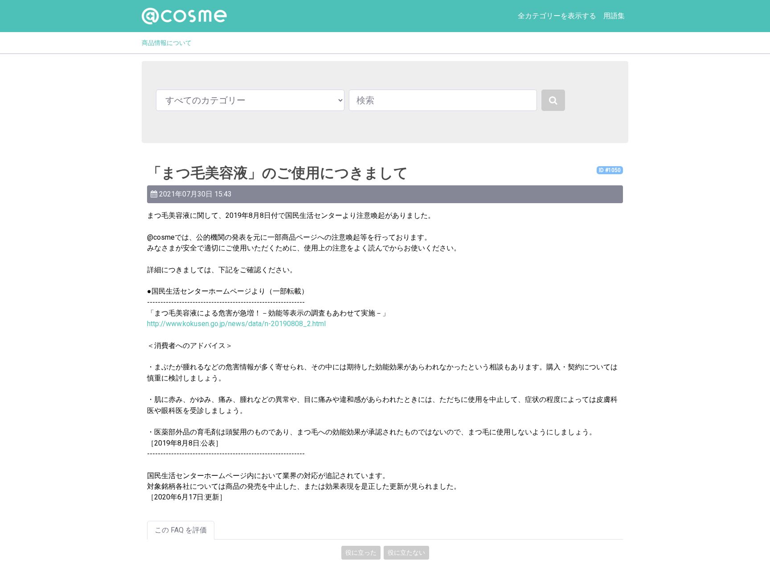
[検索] (553, 100)
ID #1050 (610, 170)
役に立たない (406, 552)
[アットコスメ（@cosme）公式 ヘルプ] (184, 16)
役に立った (361, 552)
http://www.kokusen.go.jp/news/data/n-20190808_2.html (236, 323)
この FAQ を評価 (181, 530)
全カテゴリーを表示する (557, 16)
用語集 (614, 16)
